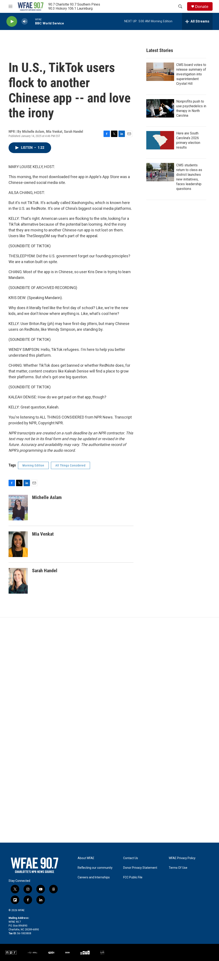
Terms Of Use (178, 867)
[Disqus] (109, 675)
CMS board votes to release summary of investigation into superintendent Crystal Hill (191, 74)
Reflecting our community (95, 867)
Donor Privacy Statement (140, 867)
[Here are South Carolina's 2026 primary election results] (160, 140)
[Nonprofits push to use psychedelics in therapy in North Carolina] (160, 108)
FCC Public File (132, 877)
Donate (201, 6)
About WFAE (86, 858)
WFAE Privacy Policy (182, 858)
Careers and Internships (94, 877)
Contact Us (130, 858)
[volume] (24, 21)
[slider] (31, 21)
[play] (11, 21)
